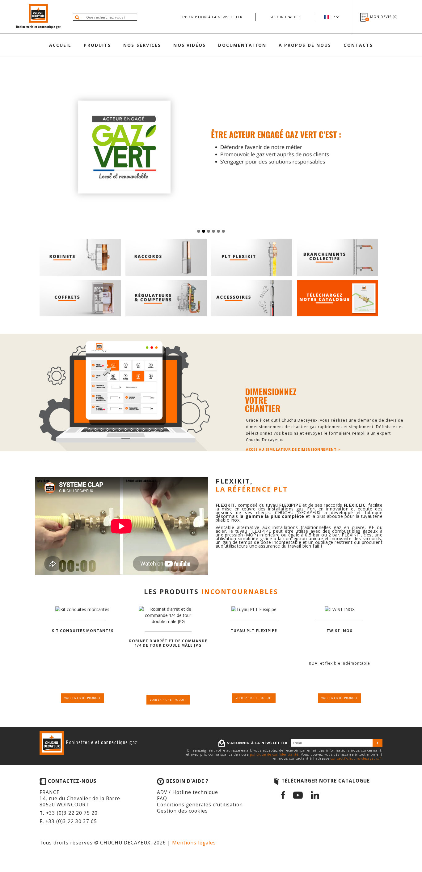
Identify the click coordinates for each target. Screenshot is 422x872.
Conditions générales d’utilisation (200, 804)
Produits (97, 45)
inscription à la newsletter (212, 17)
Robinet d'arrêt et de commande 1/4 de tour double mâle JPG (168, 643)
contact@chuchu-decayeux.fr (356, 758)
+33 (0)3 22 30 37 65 (71, 821)
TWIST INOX (339, 631)
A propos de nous (305, 45)
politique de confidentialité (274, 754)
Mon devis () (384, 16)
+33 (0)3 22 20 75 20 (72, 813)
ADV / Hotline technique (187, 792)
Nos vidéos (189, 45)
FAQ (162, 798)
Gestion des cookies (182, 811)
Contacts (358, 45)
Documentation (242, 45)
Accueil (60, 45)
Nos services (142, 45)
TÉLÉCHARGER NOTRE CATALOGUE (325, 781)
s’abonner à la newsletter (257, 742)
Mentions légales (194, 842)
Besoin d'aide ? (284, 17)
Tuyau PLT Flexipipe (254, 631)
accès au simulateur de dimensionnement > (293, 449)
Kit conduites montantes (82, 631)
